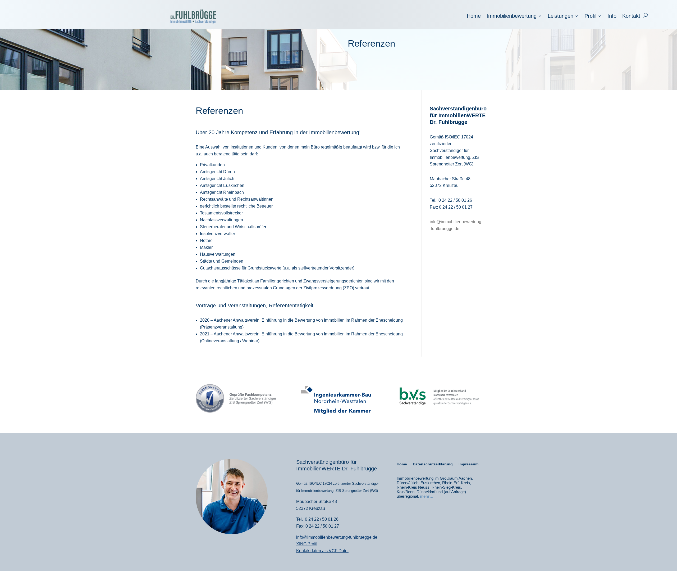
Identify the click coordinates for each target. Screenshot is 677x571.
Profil (590, 16)
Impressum (468, 464)
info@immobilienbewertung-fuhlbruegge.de (336, 537)
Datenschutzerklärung (433, 464)
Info (611, 16)
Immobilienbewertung (512, 16)
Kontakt (631, 16)
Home (474, 16)
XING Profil (306, 544)
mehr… (426, 496)
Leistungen (560, 16)
